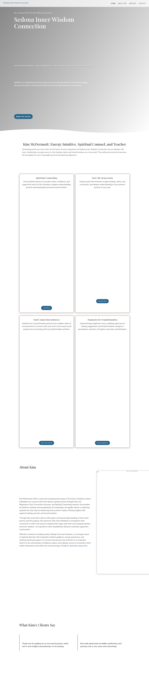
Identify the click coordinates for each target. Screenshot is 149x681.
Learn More (46, 308)
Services (132, 3)
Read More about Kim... (78, 546)
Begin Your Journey (23, 116)
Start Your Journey (46, 443)
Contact (142, 3)
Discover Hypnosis (102, 443)
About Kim (122, 3)
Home (113, 3)
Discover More (102, 301)
